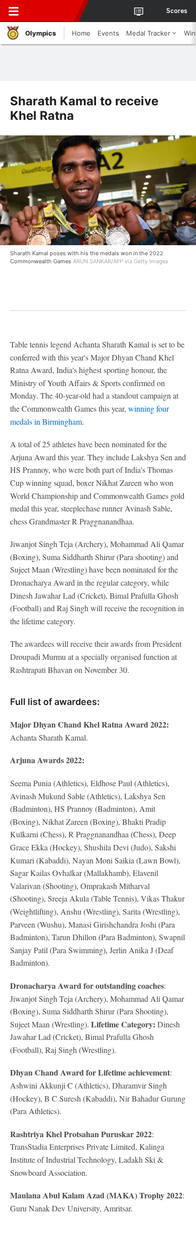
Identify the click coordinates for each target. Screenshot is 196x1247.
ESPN (54, 11)
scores (176, 11)
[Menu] (13, 11)
